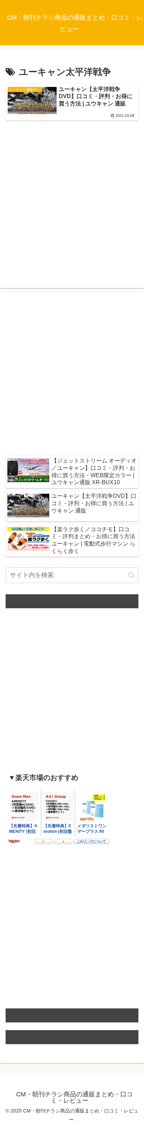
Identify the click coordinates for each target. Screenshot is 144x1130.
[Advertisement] (72, 196)
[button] (131, 575)
